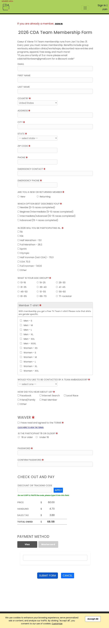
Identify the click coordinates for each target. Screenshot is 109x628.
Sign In (102, 5)
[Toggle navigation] (85, 8)
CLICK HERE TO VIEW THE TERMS (31, 427)
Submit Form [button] (47, 575)
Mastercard (48, 544)
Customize (57, 623)
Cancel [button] (67, 575)
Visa (27, 544)
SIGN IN (59, 23)
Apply (58, 490)
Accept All (92, 618)
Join (104, 9)
